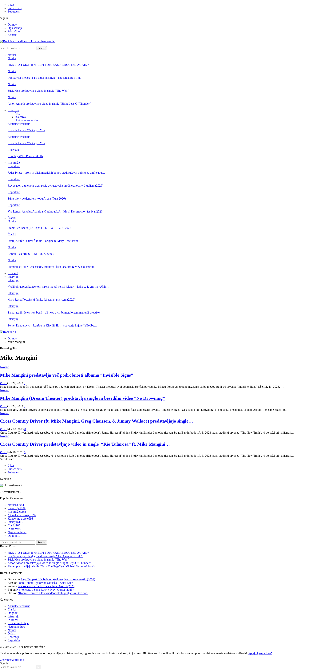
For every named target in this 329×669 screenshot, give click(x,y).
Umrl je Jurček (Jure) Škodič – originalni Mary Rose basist (43, 240)
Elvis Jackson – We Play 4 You (26, 130)
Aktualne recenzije (26, 120)
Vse (17, 113)
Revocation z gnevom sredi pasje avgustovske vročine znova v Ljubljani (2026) (55, 185)
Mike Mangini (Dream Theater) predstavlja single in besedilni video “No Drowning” (82, 398)
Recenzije (13, 110)
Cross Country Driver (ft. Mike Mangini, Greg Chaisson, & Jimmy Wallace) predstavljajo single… (96, 421)
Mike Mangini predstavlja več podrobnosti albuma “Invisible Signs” (66, 375)
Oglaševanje (15, 28)
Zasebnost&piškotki (12, 659)
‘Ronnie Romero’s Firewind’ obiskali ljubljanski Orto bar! (53, 593)
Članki (12, 218)
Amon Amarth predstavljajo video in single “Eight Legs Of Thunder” (49, 103)
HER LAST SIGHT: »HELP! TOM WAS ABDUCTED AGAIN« (48, 64)
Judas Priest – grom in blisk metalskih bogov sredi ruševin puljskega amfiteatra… (56, 172)
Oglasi (11, 633)
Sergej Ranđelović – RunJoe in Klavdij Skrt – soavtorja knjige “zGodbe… (52, 325)
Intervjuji (13, 276)
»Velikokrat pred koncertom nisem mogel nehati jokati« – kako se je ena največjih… (58, 286)
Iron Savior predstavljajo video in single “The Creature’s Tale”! (45, 77)
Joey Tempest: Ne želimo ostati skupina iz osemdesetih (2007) (58, 579)
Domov (12, 24)
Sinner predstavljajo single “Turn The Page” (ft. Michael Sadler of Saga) (51, 566)
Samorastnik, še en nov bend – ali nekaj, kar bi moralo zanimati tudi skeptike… (55, 312)
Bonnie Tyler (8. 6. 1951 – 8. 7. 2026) (31, 253)
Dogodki (14, 535)
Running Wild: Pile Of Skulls (25, 156)
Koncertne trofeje (20, 518)
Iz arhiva (20, 117)
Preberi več (265, 653)
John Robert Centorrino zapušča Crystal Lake (45, 582)
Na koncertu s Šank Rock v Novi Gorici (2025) (46, 586)
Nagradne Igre (17, 532)
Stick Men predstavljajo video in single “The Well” (38, 90)
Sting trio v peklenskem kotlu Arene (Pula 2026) (37, 198)
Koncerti (13, 273)
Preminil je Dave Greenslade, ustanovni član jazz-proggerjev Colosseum (51, 266)
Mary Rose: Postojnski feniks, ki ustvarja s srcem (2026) (41, 299)
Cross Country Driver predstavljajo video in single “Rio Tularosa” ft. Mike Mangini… (85, 444)
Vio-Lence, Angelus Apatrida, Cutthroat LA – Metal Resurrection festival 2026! (55, 211)
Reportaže (14, 162)
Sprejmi (253, 653)
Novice (12, 54)
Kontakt (12, 34)
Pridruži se (14, 31)
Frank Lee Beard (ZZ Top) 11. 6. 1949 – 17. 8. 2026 (39, 227)
